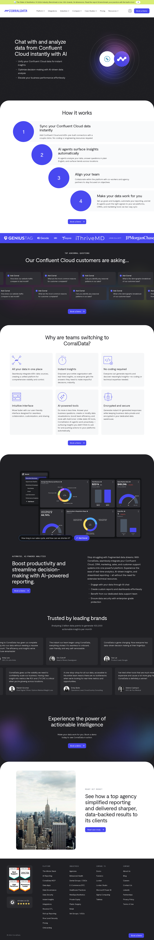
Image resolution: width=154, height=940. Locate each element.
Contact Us (127, 885)
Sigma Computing (103, 895)
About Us (126, 871)
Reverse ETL (48, 909)
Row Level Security (50, 918)
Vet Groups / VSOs (77, 913)
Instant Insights (48, 899)
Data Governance (49, 890)
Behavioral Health (76, 876)
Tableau (99, 899)
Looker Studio (101, 885)
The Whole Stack (49, 871)
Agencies (73, 871)
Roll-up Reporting (49, 913)
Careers (126, 880)
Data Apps (47, 885)
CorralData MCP (49, 880)
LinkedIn (126, 890)
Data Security (48, 895)
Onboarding (47, 928)
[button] (40, 11)
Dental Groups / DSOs (78, 880)
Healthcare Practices (77, 890)
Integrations (52, 11)
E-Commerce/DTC (77, 885)
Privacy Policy (128, 899)
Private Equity (74, 899)
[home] (16, 11)
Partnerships (128, 895)
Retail (71, 909)
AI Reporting (47, 876)
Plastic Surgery (75, 904)
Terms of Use (128, 904)
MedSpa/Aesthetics (77, 895)
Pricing (102, 11)
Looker (99, 880)
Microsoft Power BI (103, 890)
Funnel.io (99, 876)
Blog (125, 876)
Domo (98, 871)
